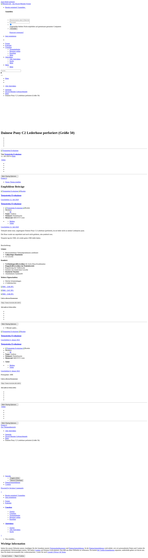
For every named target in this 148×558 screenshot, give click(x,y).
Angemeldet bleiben (16, 26)
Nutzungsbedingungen (57, 548)
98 (10, 212)
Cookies (8, 484)
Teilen (3, 160)
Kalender (8, 45)
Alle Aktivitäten (15, 59)
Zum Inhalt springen (8, 2)
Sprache (8, 476)
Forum (7, 43)
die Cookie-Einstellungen (106, 550)
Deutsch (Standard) (16, 480)
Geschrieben (10, 200)
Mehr (11, 55)
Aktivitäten (9, 57)
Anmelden (13, 29)
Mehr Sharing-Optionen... (9, 176)
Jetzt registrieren (10, 36)
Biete (13, 156)
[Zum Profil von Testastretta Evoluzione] (9, 150)
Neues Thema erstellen (13, 182)
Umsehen (8, 47)
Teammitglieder (15, 49)
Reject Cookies (19, 556)
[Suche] (2, 75)
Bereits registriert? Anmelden (15, 7)
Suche (12, 61)
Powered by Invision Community (12, 488)
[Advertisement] (66, 113)
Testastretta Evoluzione (12, 154)
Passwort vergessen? (17, 32)
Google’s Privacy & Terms (56, 552)
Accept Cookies (7, 556)
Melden (12, 221)
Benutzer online (15, 51)
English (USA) (14, 478)
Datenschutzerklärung (12, 482)
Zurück (12, 511)
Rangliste (13, 53)
